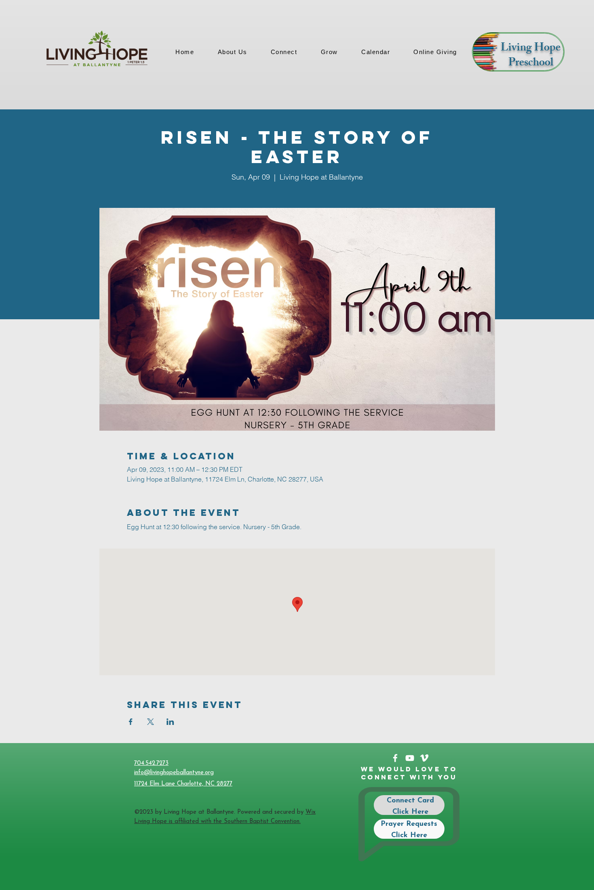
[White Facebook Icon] (395, 758)
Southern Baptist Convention (261, 822)
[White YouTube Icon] (409, 758)
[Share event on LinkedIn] (170, 721)
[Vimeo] (424, 758)
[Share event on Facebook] (131, 721)
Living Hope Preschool (530, 56)
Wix (310, 812)
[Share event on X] (150, 721)
